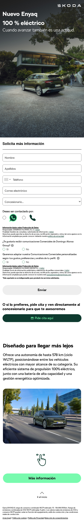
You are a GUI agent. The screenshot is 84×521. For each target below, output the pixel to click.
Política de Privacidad (36, 518)
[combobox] (7, 179)
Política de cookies (19, 518)
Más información (42, 478)
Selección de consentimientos (56, 518)
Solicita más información (23, 143)
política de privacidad (56, 236)
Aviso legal (7, 518)
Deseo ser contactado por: (18, 211)
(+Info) (37, 230)
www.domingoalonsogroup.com (59, 275)
